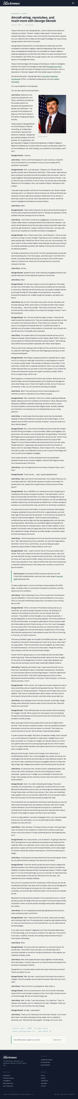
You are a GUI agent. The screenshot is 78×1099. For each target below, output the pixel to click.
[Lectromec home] (11, 3)
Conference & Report (18, 1028)
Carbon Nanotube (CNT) (45, 1031)
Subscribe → (57, 1040)
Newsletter (44, 1083)
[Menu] (73, 3)
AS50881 (29, 1028)
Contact (43, 1086)
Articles (43, 1078)
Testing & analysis (8, 1078)
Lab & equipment (8, 1086)
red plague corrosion (54, 67)
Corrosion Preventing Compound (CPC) (23, 1031)
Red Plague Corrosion (41, 1028)
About (43, 1075)
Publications (44, 1080)
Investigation (7, 1080)
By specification (45, 1065)
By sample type (45, 1062)
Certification (6, 1075)
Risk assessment (8, 1083)
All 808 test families (46, 1059)
